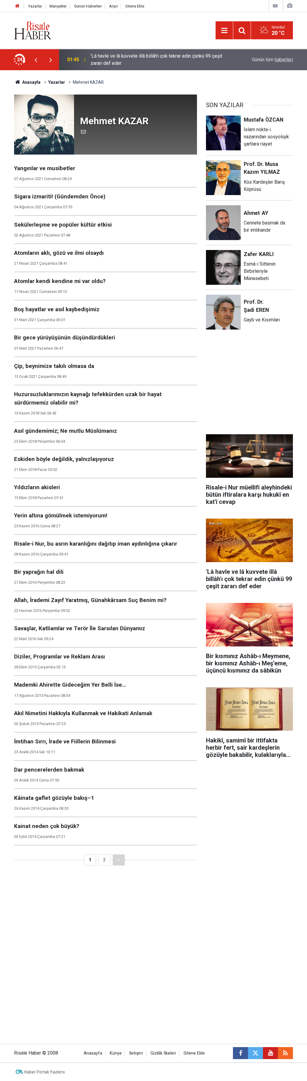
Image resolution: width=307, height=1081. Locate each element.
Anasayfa (93, 1053)
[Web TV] (275, 6)
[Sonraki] (118, 860)
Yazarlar (35, 6)
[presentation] (35, 59)
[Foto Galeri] (289, 6)
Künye (116, 1053)
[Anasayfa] (17, 6)
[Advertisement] (251, 385)
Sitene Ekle (134, 6)
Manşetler (58, 6)
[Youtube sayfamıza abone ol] (270, 1053)
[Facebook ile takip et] (240, 1053)
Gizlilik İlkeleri (163, 1053)
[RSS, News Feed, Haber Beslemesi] (285, 1053)
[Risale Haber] (32, 30)
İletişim (136, 1053)
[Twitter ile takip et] (255, 1053)
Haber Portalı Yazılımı (44, 1072)
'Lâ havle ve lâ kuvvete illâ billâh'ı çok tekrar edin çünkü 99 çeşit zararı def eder (156, 59)
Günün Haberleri (88, 6)
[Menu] (224, 30)
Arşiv (113, 6)
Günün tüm (272, 59)
